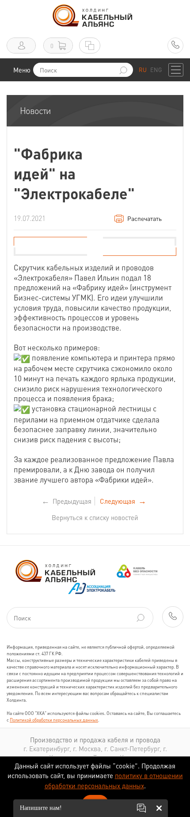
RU (143, 69)
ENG (156, 69)
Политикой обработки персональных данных (54, 719)
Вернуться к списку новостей (95, 517)
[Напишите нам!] (141, 808)
